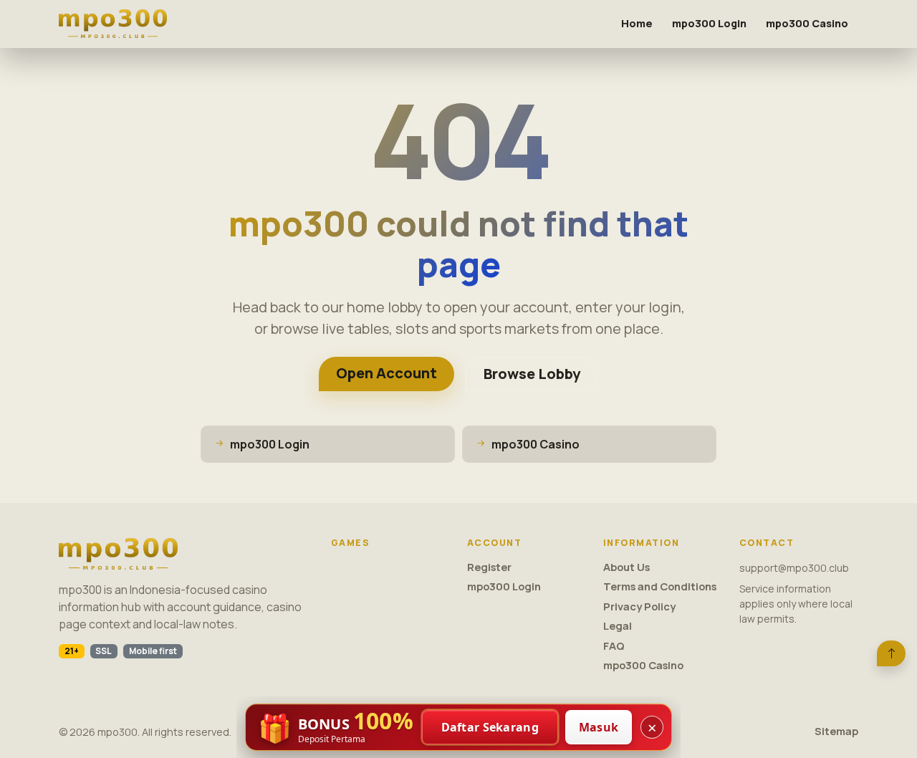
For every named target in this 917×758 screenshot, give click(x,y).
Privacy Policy (639, 606)
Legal (617, 626)
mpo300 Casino (807, 23)
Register (489, 567)
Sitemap (836, 731)
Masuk (599, 727)
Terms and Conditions (659, 586)
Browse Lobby (532, 373)
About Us (626, 567)
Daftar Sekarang (490, 727)
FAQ (614, 646)
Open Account (386, 373)
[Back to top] (891, 653)
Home (637, 23)
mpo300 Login (709, 23)
